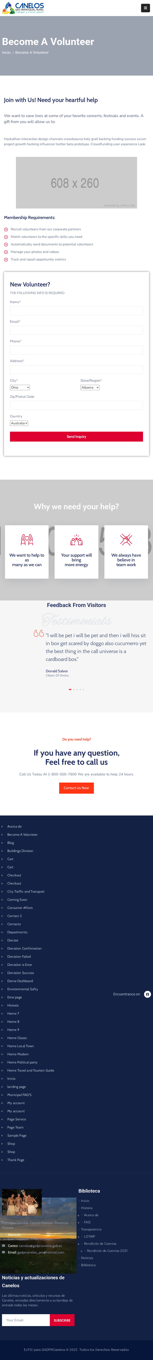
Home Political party (22, 1062)
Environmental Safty (22, 989)
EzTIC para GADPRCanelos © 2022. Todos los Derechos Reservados (76, 1350)
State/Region (91, 380)
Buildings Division (20, 851)
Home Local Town (20, 1046)
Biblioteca (88, 1265)
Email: (36, 1252)
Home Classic (17, 1038)
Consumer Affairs (20, 908)
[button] (70, 689)
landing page (16, 1087)
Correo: (35, 1246)
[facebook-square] (147, 994)
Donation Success (20, 973)
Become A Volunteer (22, 835)
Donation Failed (19, 957)
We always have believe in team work (126, 559)
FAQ (87, 1222)
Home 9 (13, 1030)
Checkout (14, 875)
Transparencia (91, 1229)
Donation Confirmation (24, 948)
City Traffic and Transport (25, 891)
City (14, 380)
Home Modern (18, 1054)
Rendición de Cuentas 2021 (107, 1251)
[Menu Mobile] (145, 8)
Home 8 (13, 1022)
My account (16, 1103)
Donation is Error (19, 965)
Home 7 (13, 1013)
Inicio (6, 52)
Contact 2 (14, 916)
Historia (13, 1005)
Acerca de (14, 826)
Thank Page (15, 1160)
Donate (12, 940)
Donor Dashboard (20, 981)
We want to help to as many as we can (26, 559)
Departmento (17, 932)
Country (16, 416)
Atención (14, 1235)
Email (15, 321)
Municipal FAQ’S (19, 1095)
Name (15, 302)
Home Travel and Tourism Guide (30, 1070)
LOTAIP (89, 1236)
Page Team (15, 1127)
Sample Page (16, 1135)
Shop (11, 1144)
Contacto (14, 924)
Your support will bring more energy (76, 559)
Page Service (16, 1119)
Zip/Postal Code (22, 396)
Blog (10, 843)
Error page (14, 997)
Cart (10, 859)
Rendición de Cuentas (100, 1244)
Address (17, 361)
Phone (16, 341)
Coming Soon (17, 900)
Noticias (87, 1258)
